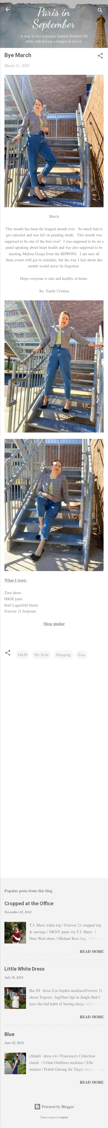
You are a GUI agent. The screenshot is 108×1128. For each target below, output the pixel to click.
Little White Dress (24, 969)
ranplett (64, 1117)
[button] (100, 56)
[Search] (100, 11)
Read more (92, 951)
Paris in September (54, 18)
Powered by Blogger (57, 1106)
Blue (9, 1034)
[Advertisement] (54, 830)
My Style (41, 654)
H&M (22, 654)
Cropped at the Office (28, 903)
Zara (81, 654)
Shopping (63, 654)
